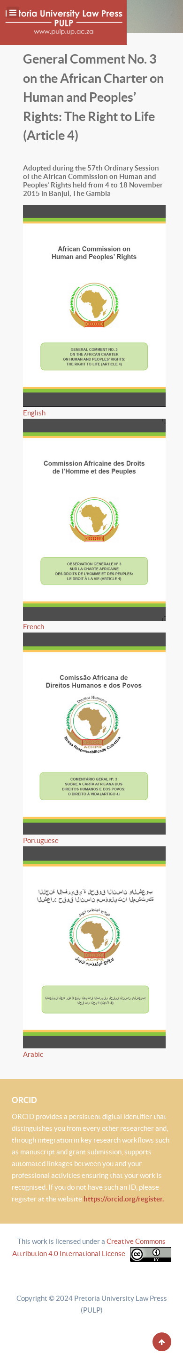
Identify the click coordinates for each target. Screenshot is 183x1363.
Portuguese (41, 840)
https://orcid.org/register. (124, 1199)
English (34, 413)
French (33, 627)
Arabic (33, 1054)
